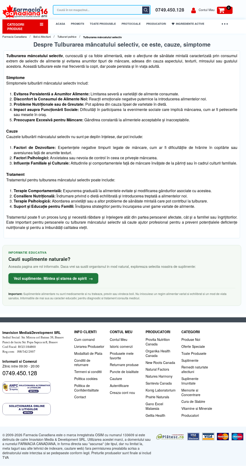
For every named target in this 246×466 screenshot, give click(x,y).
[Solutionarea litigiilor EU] (35, 409)
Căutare (145, 10)
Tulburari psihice (66, 36)
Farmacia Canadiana (14, 36)
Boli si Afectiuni (42, 36)
